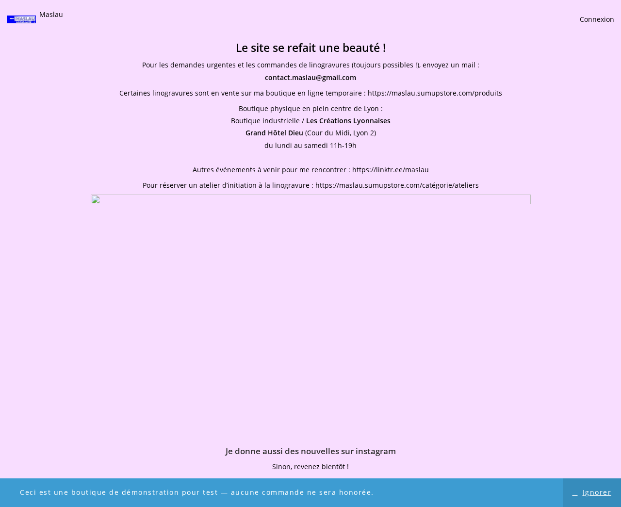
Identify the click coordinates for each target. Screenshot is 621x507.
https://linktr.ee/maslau (390, 169)
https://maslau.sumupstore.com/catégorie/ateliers (397, 185)
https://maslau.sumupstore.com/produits (435, 93)
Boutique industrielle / (311, 120)
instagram (376, 451)
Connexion (597, 19)
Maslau (51, 14)
